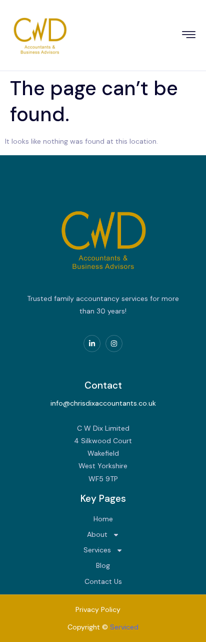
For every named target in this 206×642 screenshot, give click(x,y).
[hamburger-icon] (189, 36)
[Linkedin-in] (92, 343)
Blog (103, 565)
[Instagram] (114, 343)
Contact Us (103, 581)
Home (103, 518)
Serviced (124, 626)
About (97, 534)
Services (97, 549)
